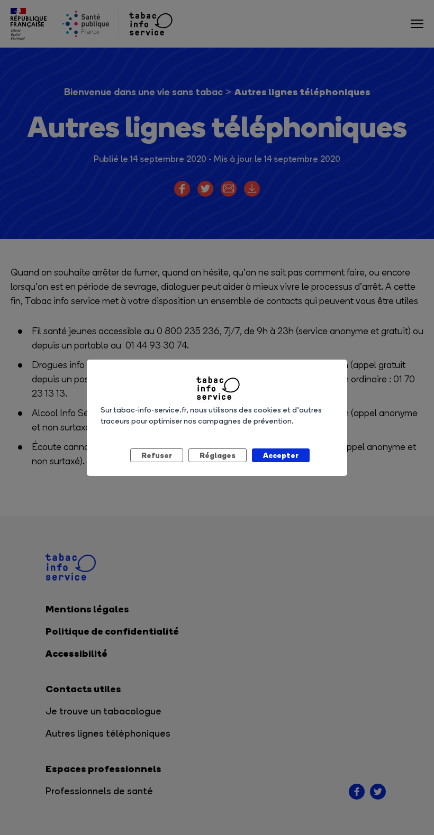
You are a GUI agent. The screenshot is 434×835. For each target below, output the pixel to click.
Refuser (156, 455)
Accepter (281, 455)
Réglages (218, 455)
